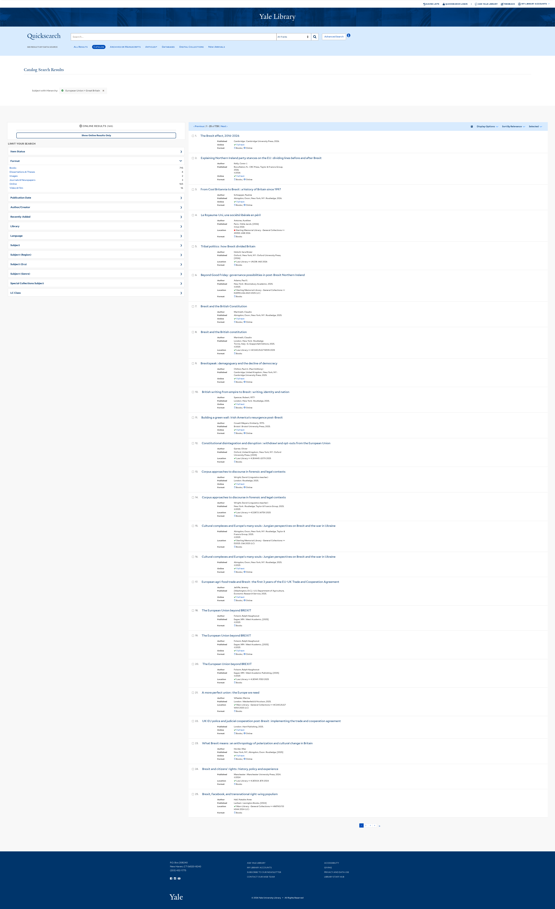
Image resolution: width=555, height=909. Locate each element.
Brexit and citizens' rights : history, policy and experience (240, 769)
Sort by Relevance (512, 126)
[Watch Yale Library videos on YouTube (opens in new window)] (179, 878)
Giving (328, 867)
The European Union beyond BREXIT (226, 610)
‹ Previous (210, 126)
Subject (15, 245)
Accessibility (331, 863)
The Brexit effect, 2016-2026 (219, 135)
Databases (168, 46)
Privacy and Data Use (336, 872)
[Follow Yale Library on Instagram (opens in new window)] (175, 878)
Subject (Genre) (20, 273)
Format (15, 160)
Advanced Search (334, 36)
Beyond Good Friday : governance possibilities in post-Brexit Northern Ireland (253, 275)
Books (13, 167)
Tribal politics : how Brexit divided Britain (228, 246)
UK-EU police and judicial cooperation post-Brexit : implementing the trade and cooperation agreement (271, 721)
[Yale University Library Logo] (277, 17)
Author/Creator (20, 207)
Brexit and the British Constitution (224, 306)
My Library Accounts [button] (534, 3)
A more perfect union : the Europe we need (230, 692)
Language (16, 235)
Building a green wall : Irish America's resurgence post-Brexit (242, 417)
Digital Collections (191, 46)
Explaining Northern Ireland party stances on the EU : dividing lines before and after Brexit (261, 158)
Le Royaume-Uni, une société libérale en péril (231, 215)
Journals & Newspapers (22, 180)
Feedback (509, 3)
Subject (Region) (20, 254)
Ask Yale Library (488, 3)
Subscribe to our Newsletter (264, 872)
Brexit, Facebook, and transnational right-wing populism (240, 794)
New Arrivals (216, 46)
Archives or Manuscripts (125, 46)
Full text (240, 145)
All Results (81, 46)
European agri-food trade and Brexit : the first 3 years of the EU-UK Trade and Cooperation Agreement (270, 582)
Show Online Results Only (96, 135)
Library (15, 226)
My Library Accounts (259, 867)
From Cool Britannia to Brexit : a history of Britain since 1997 (241, 189)
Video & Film (16, 188)
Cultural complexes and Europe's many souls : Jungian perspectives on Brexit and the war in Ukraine (268, 525)
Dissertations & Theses (22, 172)
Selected (534, 126)
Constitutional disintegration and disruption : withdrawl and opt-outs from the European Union (266, 443)
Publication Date (20, 197)
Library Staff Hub (334, 877)
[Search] (314, 36)
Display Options (486, 126)
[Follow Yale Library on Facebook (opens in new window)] (171, 878)
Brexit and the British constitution (224, 332)
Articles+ (151, 46)
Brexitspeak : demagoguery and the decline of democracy (239, 363)
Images (14, 176)
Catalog (99, 46)
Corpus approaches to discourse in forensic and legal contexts (243, 471)
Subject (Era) (18, 264)
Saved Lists (432, 3)
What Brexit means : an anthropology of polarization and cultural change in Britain (257, 743)
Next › (224, 126)
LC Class (15, 292)
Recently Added (20, 216)
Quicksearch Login (456, 3)
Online (13, 184)
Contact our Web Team (261, 877)
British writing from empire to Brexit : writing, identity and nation (245, 392)
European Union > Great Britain (82, 90)
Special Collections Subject (27, 283)
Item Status (17, 151)
